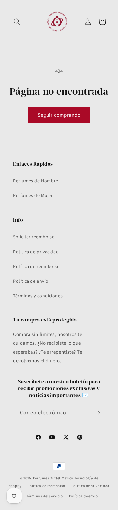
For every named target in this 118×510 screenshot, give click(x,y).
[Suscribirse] (97, 412)
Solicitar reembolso (34, 236)
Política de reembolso (36, 266)
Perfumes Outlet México (53, 478)
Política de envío (30, 281)
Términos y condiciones (38, 296)
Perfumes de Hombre (35, 181)
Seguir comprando (59, 115)
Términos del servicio (44, 496)
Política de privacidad (36, 252)
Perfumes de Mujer (33, 195)
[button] (17, 21)
